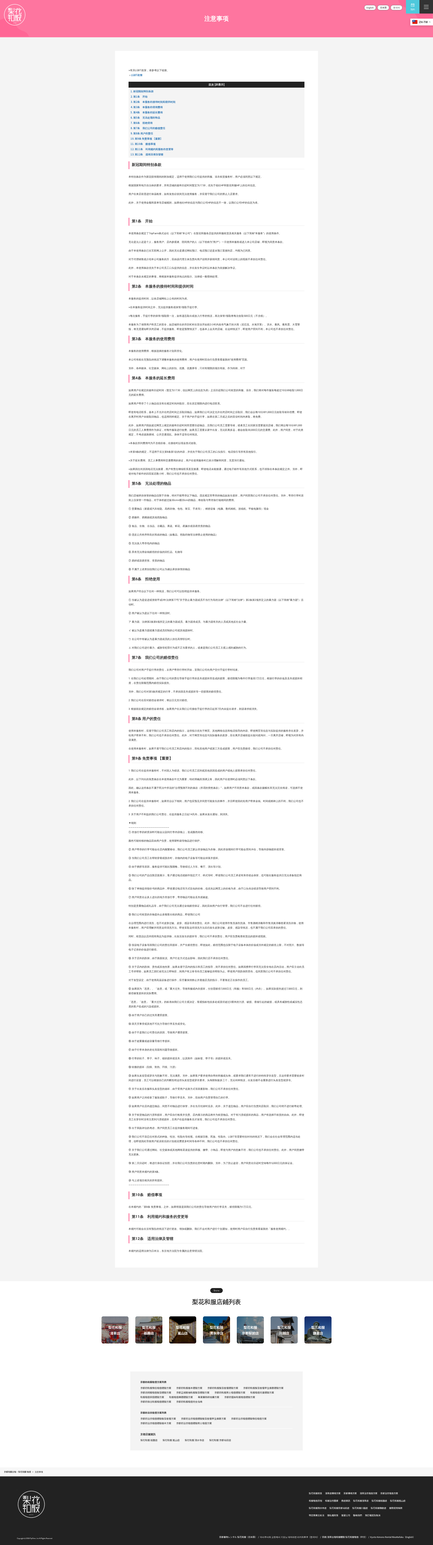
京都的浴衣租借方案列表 (153, 1412)
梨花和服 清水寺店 (194, 1440)
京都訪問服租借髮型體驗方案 (155, 1392)
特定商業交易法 (316, 1515)
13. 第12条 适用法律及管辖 (147, 154)
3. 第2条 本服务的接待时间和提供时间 (153, 102)
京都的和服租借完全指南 (189, 1401)
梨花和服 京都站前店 (220, 1440)
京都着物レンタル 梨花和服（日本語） (238, 1537)
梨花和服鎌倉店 (378, 1508)
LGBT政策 (136, 75)
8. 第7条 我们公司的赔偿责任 (148, 128)
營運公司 (345, 1515)
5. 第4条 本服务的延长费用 (147, 112)
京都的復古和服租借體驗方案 (155, 1401)
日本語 (383, 7)
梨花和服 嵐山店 (171, 1440)
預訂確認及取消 (372, 1515)
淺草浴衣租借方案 (368, 1493)
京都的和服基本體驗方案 (189, 1388)
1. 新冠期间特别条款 (142, 91)
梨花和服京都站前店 (339, 1508)
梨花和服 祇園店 (148, 1440)
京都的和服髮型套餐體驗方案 (222, 1388)
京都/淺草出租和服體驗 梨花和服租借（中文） (344, 1537)
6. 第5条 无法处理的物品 (145, 117)
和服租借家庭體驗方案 (152, 1397)
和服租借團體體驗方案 (181, 1397)
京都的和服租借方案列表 (153, 1382)
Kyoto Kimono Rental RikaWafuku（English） (392, 1537)
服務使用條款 (395, 1508)
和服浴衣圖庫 (331, 1500)
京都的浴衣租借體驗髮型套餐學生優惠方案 (203, 1418)
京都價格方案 (350, 1493)
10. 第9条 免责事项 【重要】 (147, 138)
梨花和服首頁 (315, 1493)
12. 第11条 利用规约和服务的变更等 (152, 149)
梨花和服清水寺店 (317, 1508)
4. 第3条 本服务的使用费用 (147, 107)
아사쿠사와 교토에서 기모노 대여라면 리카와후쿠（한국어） (289, 1537)
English (370, 7)
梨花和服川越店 (360, 1508)
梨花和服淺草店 (361, 1500)
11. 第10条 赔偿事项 (143, 144)
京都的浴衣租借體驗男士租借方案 (194, 1423)
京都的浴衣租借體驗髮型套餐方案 (158, 1418)
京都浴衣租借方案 (389, 1493)
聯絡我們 (357, 1515)
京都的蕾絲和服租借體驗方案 (239, 1397)
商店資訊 (345, 1500)
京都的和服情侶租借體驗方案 (155, 1388)
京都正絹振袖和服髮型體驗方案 (192, 1392)
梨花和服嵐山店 (397, 1500)
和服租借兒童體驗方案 (262, 1392)
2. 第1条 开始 (139, 96)
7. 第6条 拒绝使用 (142, 123)
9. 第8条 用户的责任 (142, 133)
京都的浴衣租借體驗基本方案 (155, 1423)
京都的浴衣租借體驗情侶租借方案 (249, 1418)
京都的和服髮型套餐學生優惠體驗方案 (263, 1388)
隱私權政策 (332, 1515)
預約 (413, 9)
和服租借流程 (315, 1500)
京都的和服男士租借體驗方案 (229, 1392)
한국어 (396, 7)
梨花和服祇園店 (379, 1500)
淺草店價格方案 (332, 1493)
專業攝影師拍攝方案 (208, 1397)
